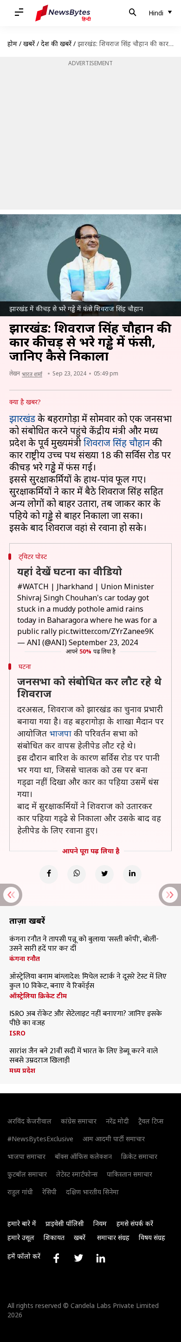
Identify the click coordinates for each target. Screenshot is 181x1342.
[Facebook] (48, 874)
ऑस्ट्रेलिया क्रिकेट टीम (38, 996)
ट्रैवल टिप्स (150, 1121)
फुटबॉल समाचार (27, 1174)
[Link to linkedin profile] (101, 1258)
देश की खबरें (56, 43)
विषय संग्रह (152, 1237)
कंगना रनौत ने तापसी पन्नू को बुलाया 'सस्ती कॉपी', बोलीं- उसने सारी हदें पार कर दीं (84, 944)
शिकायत (54, 1237)
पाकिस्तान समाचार (129, 1174)
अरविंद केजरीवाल (29, 1121)
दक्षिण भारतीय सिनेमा (92, 1191)
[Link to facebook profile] (56, 1258)
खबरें (29, 43)
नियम (100, 1223)
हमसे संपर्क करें (134, 1223)
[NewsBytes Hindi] (63, 13)
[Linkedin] (132, 874)
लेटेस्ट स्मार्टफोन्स (76, 1174)
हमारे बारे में (21, 1223)
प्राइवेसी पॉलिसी (64, 1223)
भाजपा (60, 733)
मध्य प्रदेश (22, 1070)
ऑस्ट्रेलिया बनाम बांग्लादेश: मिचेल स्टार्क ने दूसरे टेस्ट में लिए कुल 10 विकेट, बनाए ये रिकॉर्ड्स (88, 981)
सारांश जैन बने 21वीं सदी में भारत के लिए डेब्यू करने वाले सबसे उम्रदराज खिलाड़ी (83, 1056)
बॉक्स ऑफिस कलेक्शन (83, 1156)
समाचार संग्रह (113, 1237)
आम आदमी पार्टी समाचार (114, 1138)
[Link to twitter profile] (78, 1258)
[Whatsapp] (76, 874)
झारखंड (22, 418)
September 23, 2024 (103, 642)
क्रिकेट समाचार (139, 1156)
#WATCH (33, 586)
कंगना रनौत (24, 958)
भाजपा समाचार (26, 1156)
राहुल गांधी (20, 1191)
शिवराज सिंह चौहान (117, 442)
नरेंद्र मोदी (117, 1121)
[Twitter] (104, 874)
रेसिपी (49, 1191)
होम (12, 43)
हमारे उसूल (20, 1237)
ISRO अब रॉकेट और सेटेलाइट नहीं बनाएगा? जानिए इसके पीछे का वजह (85, 1018)
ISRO (17, 1033)
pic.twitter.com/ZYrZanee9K (106, 631)
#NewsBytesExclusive (40, 1138)
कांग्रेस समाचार (79, 1121)
